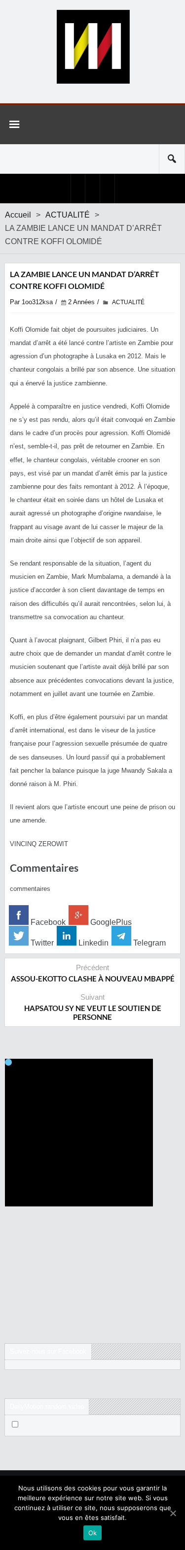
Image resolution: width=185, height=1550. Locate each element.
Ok (92, 1533)
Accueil (18, 215)
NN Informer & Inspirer (93, 47)
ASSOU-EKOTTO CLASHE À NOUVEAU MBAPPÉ (93, 978)
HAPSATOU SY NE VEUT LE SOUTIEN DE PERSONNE (92, 1012)
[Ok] (173, 1513)
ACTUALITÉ (67, 215)
